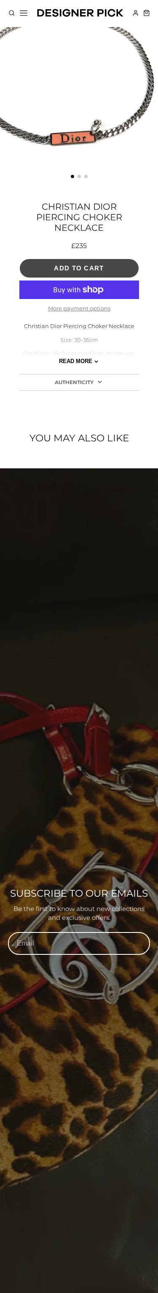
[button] (72, 176)
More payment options (79, 308)
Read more (75, 361)
